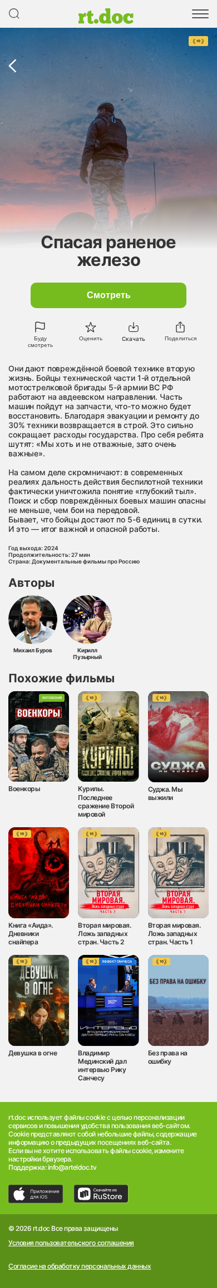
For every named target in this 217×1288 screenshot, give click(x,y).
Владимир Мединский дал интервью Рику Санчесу (102, 1065)
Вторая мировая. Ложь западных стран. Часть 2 (104, 933)
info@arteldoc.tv (72, 1167)
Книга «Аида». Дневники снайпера (30, 933)
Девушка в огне (32, 1053)
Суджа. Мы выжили (165, 793)
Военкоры (24, 788)
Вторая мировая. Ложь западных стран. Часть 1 (174, 933)
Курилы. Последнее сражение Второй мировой (106, 801)
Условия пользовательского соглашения (71, 1243)
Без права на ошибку (168, 1057)
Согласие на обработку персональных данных (79, 1266)
